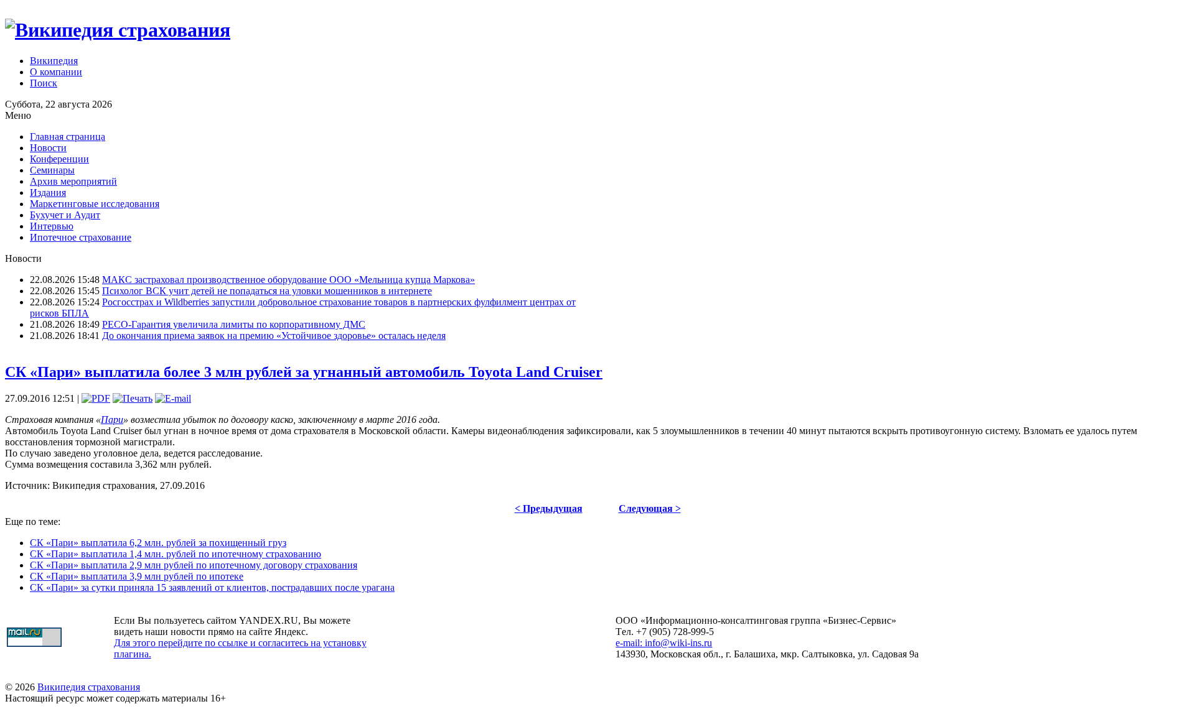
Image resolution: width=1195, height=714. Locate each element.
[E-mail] (173, 398)
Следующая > (650, 508)
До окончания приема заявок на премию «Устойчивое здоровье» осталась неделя (274, 335)
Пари (112, 419)
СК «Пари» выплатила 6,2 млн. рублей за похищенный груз (158, 542)
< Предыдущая (549, 508)
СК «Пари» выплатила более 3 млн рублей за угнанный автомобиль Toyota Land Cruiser (303, 372)
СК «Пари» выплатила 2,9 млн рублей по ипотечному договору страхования (193, 565)
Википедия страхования (88, 687)
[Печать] (132, 398)
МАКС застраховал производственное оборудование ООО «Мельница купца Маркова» (288, 279)
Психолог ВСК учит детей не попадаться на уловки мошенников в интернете (267, 290)
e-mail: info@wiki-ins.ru (664, 643)
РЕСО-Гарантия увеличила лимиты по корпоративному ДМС (233, 324)
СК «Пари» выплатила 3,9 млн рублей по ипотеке (136, 576)
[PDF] (96, 398)
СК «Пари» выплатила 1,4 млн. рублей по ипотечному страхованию (175, 554)
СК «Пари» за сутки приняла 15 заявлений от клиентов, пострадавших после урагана (212, 587)
